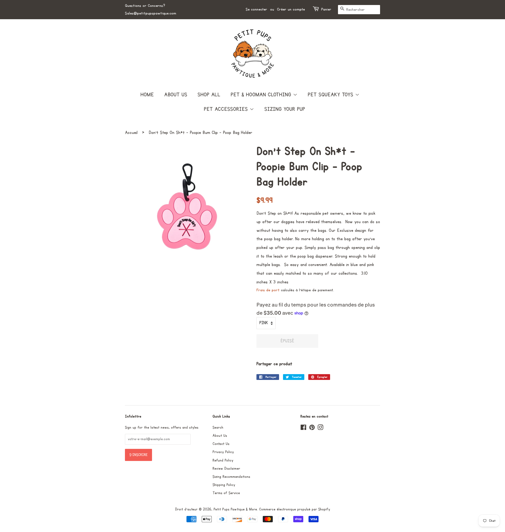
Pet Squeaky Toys (331, 94)
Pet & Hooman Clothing (262, 94)
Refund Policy (223, 460)
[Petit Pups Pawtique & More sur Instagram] (320, 428)
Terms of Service (226, 493)
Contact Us (221, 443)
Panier (326, 9)
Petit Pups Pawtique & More (235, 509)
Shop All (209, 94)
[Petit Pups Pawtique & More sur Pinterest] (312, 428)
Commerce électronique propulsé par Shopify (294, 509)
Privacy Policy (223, 452)
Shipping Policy (224, 485)
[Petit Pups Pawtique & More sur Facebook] (303, 428)
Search (218, 427)
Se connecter (256, 9)
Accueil (131, 132)
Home (147, 94)
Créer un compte (291, 9)
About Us (175, 94)
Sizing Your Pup (284, 109)
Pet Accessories (227, 109)
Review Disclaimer (226, 468)
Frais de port (268, 290)
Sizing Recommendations (231, 476)
